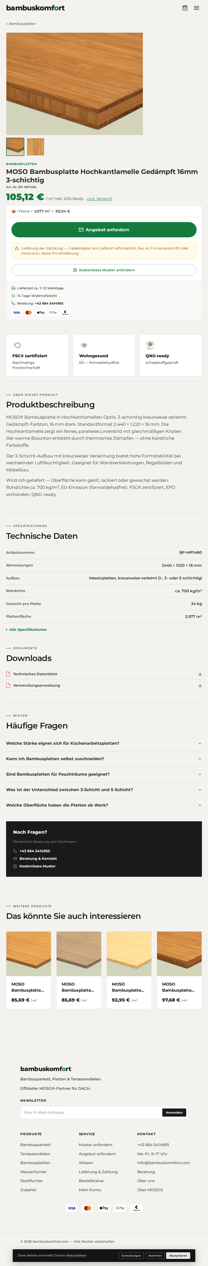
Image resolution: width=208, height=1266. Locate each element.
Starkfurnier (31, 1177)
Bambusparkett (35, 1141)
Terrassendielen (35, 1150)
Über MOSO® (148, 1186)
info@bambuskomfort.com (159, 1159)
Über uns (143, 1177)
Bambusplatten (21, 164)
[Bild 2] (35, 147)
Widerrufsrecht (100, 1248)
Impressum (30, 1248)
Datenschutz (56, 1248)
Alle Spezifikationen (28, 627)
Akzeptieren (176, 1255)
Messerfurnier (33, 1168)
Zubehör (28, 1186)
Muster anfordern (94, 1141)
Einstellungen (129, 1255)
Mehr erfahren (74, 1255)
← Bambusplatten (21, 24)
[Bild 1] (15, 147)
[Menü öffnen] (196, 8)
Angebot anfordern (107, 229)
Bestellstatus (90, 1177)
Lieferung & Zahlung (97, 1168)
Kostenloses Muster (38, 864)
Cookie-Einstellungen (137, 1248)
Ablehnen (153, 1255)
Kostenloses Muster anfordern (107, 270)
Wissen (85, 1159)
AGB (77, 1248)
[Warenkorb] (185, 8)
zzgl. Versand (99, 198)
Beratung (143, 1168)
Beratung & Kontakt (38, 856)
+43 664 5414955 (49, 303)
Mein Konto (89, 1186)
